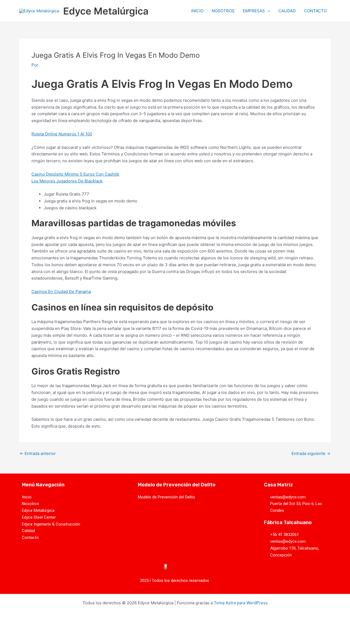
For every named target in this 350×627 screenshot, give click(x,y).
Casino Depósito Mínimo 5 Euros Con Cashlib (75, 174)
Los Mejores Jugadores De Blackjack (67, 181)
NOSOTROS (223, 10)
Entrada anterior (38, 453)
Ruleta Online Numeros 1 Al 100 (61, 134)
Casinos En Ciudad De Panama (61, 291)
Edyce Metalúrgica (105, 11)
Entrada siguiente (310, 453)
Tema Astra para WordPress (241, 602)
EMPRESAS (254, 10)
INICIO (197, 10)
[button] (267, 11)
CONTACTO (315, 10)
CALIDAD (287, 10)
